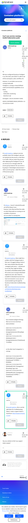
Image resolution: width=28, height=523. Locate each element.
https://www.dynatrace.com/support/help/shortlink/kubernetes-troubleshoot (15, 289)
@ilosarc (7, 205)
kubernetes (10, 110)
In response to (13, 197)
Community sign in (21, 8)
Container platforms (7, 30)
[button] (8, 516)
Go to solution (15, 43)
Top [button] (2, 476)
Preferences (14, 520)
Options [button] (26, 30)
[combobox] (14, 20)
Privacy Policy (5, 511)
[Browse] (6, 8)
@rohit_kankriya (8, 153)
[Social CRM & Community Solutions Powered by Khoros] (23, 477)
